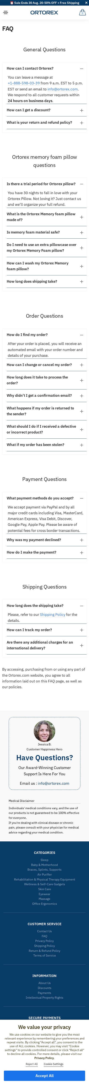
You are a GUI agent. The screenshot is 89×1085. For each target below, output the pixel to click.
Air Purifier (44, 874)
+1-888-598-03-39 (24, 83)
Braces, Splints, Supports (44, 869)
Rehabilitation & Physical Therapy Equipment (44, 879)
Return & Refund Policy (44, 951)
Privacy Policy (44, 941)
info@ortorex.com (63, 89)
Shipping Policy (52, 614)
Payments (44, 993)
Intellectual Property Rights (44, 998)
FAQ (44, 936)
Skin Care (44, 889)
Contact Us (44, 931)
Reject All (32, 1064)
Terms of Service (44, 955)
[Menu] (5, 12)
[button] (47, 68)
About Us (44, 983)
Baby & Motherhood (44, 865)
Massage (44, 899)
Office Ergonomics (44, 904)
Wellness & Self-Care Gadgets (44, 884)
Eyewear (44, 894)
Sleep (44, 860)
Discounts (44, 988)
